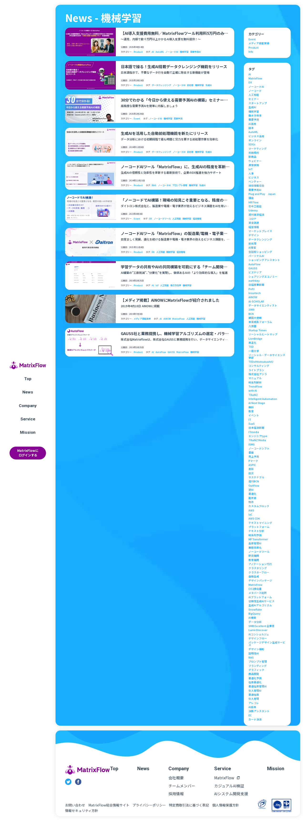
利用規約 (254, 153)
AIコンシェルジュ (259, 634)
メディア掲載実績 (142, 319)
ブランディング (258, 666)
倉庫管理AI (255, 543)
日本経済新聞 (256, 428)
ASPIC (252, 465)
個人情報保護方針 (225, 805)
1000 (251, 309)
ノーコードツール (162, 219)
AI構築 (252, 618)
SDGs (252, 144)
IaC (250, 514)
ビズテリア (255, 272)
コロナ (252, 219)
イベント (254, 415)
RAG (154, 185)
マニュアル (255, 378)
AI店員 (252, 707)
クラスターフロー (259, 572)
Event (137, 118)
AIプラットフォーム (260, 597)
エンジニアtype (258, 436)
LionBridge (255, 338)
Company (28, 405)
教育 (251, 411)
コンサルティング (259, 366)
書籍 (251, 452)
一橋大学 (254, 351)
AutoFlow (161, 352)
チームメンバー (181, 785)
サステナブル (256, 477)
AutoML (160, 52)
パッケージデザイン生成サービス (267, 643)
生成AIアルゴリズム (260, 605)
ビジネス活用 (256, 136)
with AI (253, 390)
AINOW (167, 319)
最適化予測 (255, 678)
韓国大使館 (255, 318)
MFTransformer (258, 539)
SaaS (252, 424)
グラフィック (256, 670)
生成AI (208, 85)
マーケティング (258, 149)
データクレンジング (161, 85)
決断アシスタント (259, 711)
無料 (251, 407)
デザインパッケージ (260, 580)
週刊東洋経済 (256, 215)
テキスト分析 (256, 531)
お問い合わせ (75, 805)
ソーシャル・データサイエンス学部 (267, 356)
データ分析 (255, 622)
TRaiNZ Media (257, 440)
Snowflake (255, 609)
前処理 (190, 85)
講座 (251, 198)
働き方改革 (175, 285)
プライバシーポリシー (149, 805)
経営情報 (197, 219)
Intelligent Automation (263, 399)
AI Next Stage (257, 403)
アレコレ (254, 703)
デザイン (254, 235)
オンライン (255, 140)
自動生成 (254, 576)
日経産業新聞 (256, 285)
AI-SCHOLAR (256, 301)
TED (251, 347)
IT (250, 419)
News (27, 392)
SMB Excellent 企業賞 (261, 626)
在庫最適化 (255, 682)
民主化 (252, 343)
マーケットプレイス (260, 231)
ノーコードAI (171, 52)
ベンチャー (255, 181)
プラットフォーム (259, 527)
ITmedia (254, 432)
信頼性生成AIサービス (261, 601)
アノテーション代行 (260, 564)
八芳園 (252, 326)
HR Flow (254, 202)
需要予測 (178, 118)
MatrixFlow (178, 319)
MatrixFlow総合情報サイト (108, 805)
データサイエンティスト (263, 305)
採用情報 (176, 793)
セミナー (254, 99)
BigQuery (254, 613)
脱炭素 (252, 498)
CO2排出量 (255, 589)
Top (27, 378)
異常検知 (254, 165)
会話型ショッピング (260, 252)
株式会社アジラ (258, 374)
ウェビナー (255, 161)
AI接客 (252, 247)
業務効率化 (255, 547)
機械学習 (184, 52)
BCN (251, 314)
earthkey (254, 281)
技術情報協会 (256, 185)
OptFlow (254, 485)
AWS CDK (254, 518)
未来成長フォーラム (260, 322)
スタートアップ (258, 103)
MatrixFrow (255, 585)
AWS (251, 510)
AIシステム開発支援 (231, 793)
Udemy (253, 210)
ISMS (252, 444)
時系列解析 (255, 382)
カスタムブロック (259, 506)
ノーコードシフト (259, 448)
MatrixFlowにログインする (27, 452)
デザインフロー (258, 638)
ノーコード (255, 91)
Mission (28, 432)
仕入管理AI (255, 690)
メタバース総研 (258, 593)
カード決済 (255, 719)
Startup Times (258, 330)
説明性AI (254, 653)
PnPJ (251, 289)
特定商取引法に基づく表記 (189, 805)
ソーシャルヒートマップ (263, 334)
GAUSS (171, 352)
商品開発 (254, 674)
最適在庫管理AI (258, 686)
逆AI (251, 490)
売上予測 (254, 456)
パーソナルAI (256, 256)
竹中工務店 (255, 206)
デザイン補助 (256, 649)
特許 (251, 502)
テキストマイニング (260, 523)
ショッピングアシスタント (264, 260)
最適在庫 (254, 695)
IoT (157, 285)
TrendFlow (255, 386)
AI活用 (252, 124)
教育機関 (254, 560)
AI (153, 52)
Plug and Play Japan (262, 194)
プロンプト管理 (179, 185)
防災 (251, 473)
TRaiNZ (253, 395)
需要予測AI (195, 52)
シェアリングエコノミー (263, 276)
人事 (251, 173)
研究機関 (254, 556)
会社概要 (176, 777)
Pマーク (253, 461)
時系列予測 (255, 535)
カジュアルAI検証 (229, 785)
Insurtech (255, 293)
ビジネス (254, 177)
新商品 (252, 157)
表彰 (251, 469)
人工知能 (176, 219)
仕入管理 (254, 699)
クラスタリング (258, 568)
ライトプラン (256, 370)
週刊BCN (254, 481)
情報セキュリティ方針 (81, 810)
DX (150, 219)
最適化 (252, 494)
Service (27, 419)
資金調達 (254, 223)
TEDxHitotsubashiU (261, 362)
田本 (251, 128)
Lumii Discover (258, 630)
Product (138, 52)
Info (251, 52)
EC (250, 715)
